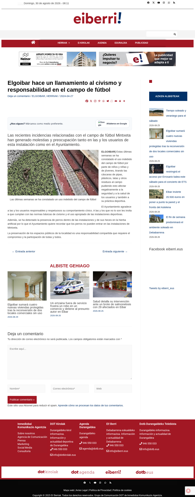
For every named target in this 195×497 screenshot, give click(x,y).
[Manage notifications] (188, 490)
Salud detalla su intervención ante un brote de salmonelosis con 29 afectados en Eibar (112, 304)
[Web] (113, 389)
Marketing (23, 444)
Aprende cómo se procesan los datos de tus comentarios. (90, 405)
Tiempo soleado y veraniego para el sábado (167, 115)
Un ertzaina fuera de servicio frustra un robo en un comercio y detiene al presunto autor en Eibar (69, 307)
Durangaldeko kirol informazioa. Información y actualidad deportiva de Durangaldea (61, 438)
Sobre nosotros (26, 433)
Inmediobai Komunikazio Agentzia (144, 495)
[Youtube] (159, 2)
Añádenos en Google (116, 123)
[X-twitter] (153, 2)
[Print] (120, 101)
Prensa (22, 440)
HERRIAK (62, 42)
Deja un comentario (19, 96)
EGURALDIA (121, 42)
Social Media (25, 447)
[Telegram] (107, 101)
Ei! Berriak (56, 495)
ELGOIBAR (38, 96)
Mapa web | (70, 490)
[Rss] (174, 2)
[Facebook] (148, 2)
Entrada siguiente (115, 251)
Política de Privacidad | (101, 490)
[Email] (116, 101)
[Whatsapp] (169, 2)
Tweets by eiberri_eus (161, 288)
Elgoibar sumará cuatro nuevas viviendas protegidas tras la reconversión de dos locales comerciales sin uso (25, 309)
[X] (91, 101)
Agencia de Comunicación (32, 436)
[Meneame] (111, 101)
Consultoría (24, 451)
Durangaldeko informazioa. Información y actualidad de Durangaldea (155, 434)
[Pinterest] (99, 101)
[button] (64, 43)
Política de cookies (122, 490)
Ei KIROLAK (84, 42)
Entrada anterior (23, 251)
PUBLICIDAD (141, 42)
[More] (124, 101)
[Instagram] (164, 2)
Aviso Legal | (82, 490)
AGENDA (102, 42)
